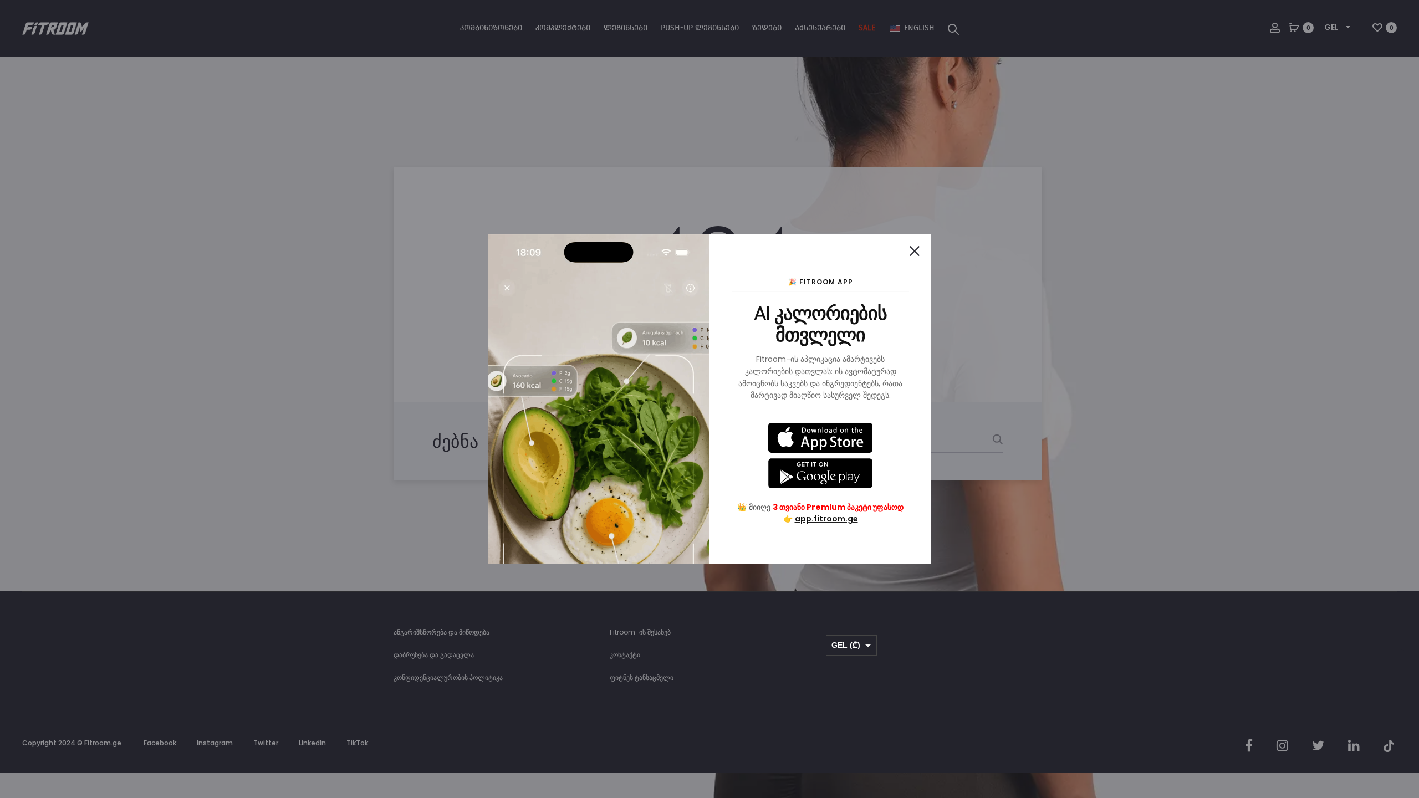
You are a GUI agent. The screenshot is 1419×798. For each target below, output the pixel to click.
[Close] (914, 251)
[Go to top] (1402, 654)
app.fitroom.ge (826, 518)
